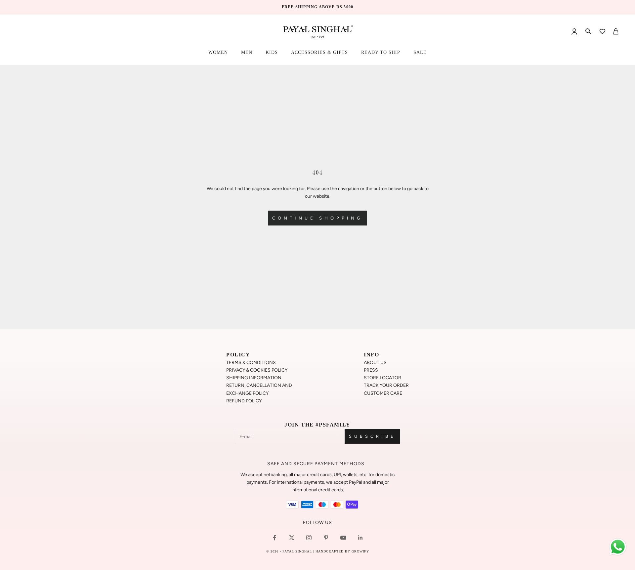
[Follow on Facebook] (274, 537)
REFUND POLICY (244, 401)
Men (246, 52)
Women (218, 52)
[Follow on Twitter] (291, 537)
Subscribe (372, 436)
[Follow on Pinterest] (326, 537)
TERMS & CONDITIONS (251, 362)
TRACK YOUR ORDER (386, 385)
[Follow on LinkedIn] (360, 537)
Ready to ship (380, 52)
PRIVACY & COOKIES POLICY (256, 370)
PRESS (371, 370)
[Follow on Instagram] (309, 537)
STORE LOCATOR (382, 378)
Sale (420, 52)
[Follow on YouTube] (343, 537)
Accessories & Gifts (319, 52)
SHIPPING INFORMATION (253, 378)
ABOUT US (375, 362)
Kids (272, 52)
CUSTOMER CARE (383, 393)
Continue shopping (317, 218)
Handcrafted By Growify (342, 551)
